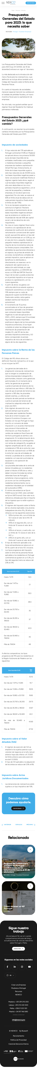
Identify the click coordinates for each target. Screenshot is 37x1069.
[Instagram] (22, 967)
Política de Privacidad (18, 1040)
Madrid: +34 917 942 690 (18, 1012)
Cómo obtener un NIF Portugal (14, 907)
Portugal (15, 31)
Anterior (7, 824)
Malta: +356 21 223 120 (18, 1008)
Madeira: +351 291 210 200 (18, 1002)
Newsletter (17, 948)
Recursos (18, 10)
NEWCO (18, 995)
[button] (3, 3)
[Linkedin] (15, 967)
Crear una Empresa (18, 985)
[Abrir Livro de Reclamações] (18, 1059)
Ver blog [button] (18, 824)
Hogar (12, 10)
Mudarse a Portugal (18, 988)
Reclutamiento (18, 1036)
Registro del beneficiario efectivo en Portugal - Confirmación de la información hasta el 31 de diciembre (17, 867)
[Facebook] (7, 967)
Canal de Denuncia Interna (18, 1044)
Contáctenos (31, 3)
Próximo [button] (29, 824)
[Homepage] (10, 3)
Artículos (23, 10)
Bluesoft (25, 1031)
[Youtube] (29, 967)
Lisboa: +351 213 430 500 (18, 1005)
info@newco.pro (18, 1020)
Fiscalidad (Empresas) (25, 31)
